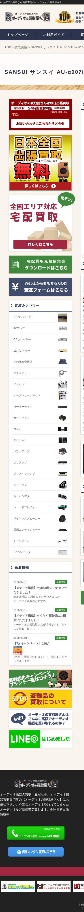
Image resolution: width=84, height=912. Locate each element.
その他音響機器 (22, 361)
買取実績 (21, 47)
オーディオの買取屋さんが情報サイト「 (37, 624)
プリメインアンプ (24, 473)
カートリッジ (21, 417)
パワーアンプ (21, 451)
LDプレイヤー (21, 350)
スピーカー (20, 440)
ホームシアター (22, 496)
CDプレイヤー (22, 339)
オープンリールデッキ (26, 395)
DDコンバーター (23, 317)
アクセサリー (21, 373)
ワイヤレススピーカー (26, 518)
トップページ (18, 34)
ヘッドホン (20, 485)
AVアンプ (19, 328)
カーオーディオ (22, 406)
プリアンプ (20, 462)
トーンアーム (21, 541)
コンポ (17, 429)
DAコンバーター (23, 552)
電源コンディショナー (26, 529)
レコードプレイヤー (25, 507)
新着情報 (22, 567)
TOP (7, 47)
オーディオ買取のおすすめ (29, 601)
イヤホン (18, 384)
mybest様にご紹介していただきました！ (37, 596)
